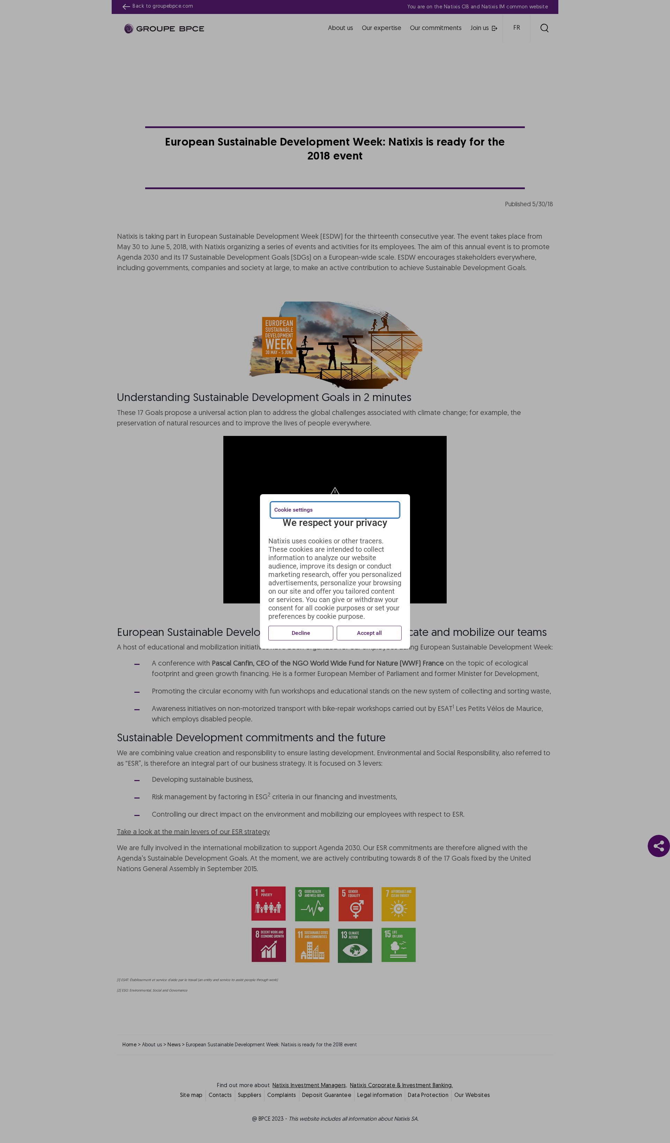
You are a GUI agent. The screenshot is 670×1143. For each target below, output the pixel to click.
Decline (301, 633)
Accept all (369, 633)
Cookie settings (293, 509)
